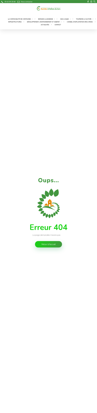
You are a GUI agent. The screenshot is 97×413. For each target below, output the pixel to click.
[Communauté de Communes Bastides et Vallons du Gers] (48, 8)
